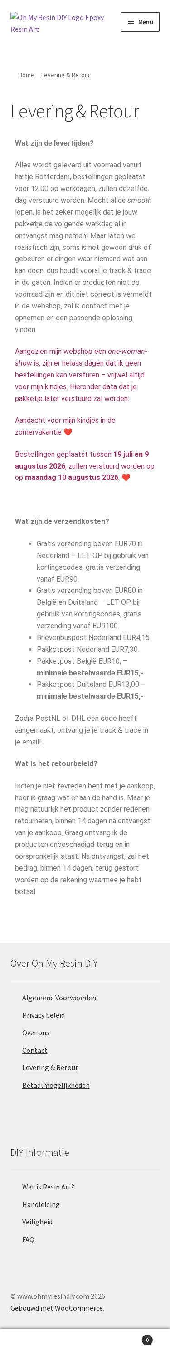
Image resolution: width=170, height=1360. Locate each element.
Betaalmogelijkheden (56, 1085)
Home (26, 75)
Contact (35, 1050)
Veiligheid (37, 1221)
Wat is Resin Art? (48, 1186)
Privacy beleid (43, 1014)
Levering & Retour (50, 1067)
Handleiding (41, 1204)
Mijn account (28, 1344)
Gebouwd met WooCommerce (56, 1307)
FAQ (28, 1239)
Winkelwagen (131, 1336)
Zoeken (85, 1344)
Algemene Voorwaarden (59, 997)
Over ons (35, 1032)
